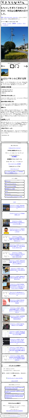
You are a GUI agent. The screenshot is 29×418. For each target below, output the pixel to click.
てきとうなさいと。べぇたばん (15, 415)
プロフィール (8, 194)
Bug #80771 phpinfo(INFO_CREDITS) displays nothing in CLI (14, 391)
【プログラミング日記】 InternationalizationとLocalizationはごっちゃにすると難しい (17, 222)
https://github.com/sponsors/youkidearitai (14, 410)
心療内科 (14, 23)
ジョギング (5, 25)
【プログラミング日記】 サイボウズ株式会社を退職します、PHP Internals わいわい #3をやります (17, 246)
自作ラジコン (8, 181)
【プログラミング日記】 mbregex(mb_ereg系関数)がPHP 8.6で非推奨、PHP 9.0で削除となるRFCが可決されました (17, 238)
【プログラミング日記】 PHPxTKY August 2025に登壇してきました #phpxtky (17, 301)
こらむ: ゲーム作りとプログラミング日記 (13, 196)
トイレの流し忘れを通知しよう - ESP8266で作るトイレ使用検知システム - (14, 172)
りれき (6, 191)
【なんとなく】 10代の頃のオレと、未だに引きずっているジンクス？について (17, 294)
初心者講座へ (14, 156)
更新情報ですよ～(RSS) (10, 188)
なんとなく (15, 17)
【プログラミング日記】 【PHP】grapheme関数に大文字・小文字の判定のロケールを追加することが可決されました (17, 310)
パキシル (4, 23)
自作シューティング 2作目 (10, 186)
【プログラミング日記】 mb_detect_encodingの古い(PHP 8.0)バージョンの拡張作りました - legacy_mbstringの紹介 (17, 254)
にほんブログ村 (14, 380)
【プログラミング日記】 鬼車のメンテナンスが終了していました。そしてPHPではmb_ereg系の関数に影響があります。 (17, 349)
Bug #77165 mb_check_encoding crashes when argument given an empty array (14, 388)
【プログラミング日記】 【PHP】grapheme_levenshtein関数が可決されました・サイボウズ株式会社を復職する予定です (17, 358)
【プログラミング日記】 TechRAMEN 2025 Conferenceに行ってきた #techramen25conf (17, 317)
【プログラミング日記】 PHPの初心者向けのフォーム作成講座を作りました (17, 207)
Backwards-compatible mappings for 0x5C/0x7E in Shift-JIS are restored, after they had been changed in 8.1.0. (14, 396)
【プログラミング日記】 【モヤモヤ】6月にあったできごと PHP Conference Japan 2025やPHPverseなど (17, 341)
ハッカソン (19, 23)
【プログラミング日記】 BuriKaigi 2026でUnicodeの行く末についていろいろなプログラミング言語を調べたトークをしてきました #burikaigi (17, 286)
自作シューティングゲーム (10, 183)
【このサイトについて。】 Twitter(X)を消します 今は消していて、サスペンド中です (17, 230)
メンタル (9, 23)
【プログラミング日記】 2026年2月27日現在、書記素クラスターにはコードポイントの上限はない (17, 262)
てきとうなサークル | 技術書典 (14, 163)
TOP (2, 17)
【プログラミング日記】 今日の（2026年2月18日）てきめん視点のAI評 (17, 270)
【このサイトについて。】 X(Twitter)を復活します (17, 214)
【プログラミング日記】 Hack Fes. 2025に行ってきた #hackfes (17, 324)
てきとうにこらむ (8, 17)
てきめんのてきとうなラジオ (14, 148)
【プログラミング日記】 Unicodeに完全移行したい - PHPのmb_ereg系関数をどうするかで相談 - (17, 333)
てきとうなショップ (14, 168)
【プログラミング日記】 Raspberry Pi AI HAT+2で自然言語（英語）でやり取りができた (17, 278)
